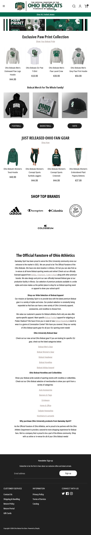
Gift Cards (7, 513)
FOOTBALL (16, 125)
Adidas (33, 274)
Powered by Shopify (34, 528)
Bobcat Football (51, 317)
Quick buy (13, 61)
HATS (74, 125)
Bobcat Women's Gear (45, 351)
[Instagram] (71, 493)
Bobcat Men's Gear (45, 346)
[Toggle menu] (3, 6)
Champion (41, 274)
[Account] (80, 5)
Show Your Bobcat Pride (45, 41)
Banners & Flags (45, 395)
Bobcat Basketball (62, 320)
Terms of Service (39, 499)
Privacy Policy (38, 494)
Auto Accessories (45, 389)
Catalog (36, 503)
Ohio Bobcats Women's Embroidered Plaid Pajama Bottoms (78, 172)
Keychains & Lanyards (45, 415)
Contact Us (8, 494)
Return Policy (9, 503)
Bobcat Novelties (45, 362)
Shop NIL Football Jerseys (45, 14)
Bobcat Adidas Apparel (45, 367)
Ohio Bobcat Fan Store (20, 528)
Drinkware (46, 400)
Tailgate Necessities (45, 410)
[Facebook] (67, 493)
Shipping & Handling (12, 499)
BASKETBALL (45, 125)
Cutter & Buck (51, 274)
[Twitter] (63, 493)
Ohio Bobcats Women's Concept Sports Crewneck (56, 172)
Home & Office (45, 405)
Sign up (68, 473)
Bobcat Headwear (45, 357)
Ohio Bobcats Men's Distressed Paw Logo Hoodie (13, 71)
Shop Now (45, 142)
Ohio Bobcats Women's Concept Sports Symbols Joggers (34, 172)
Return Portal (9, 508)
